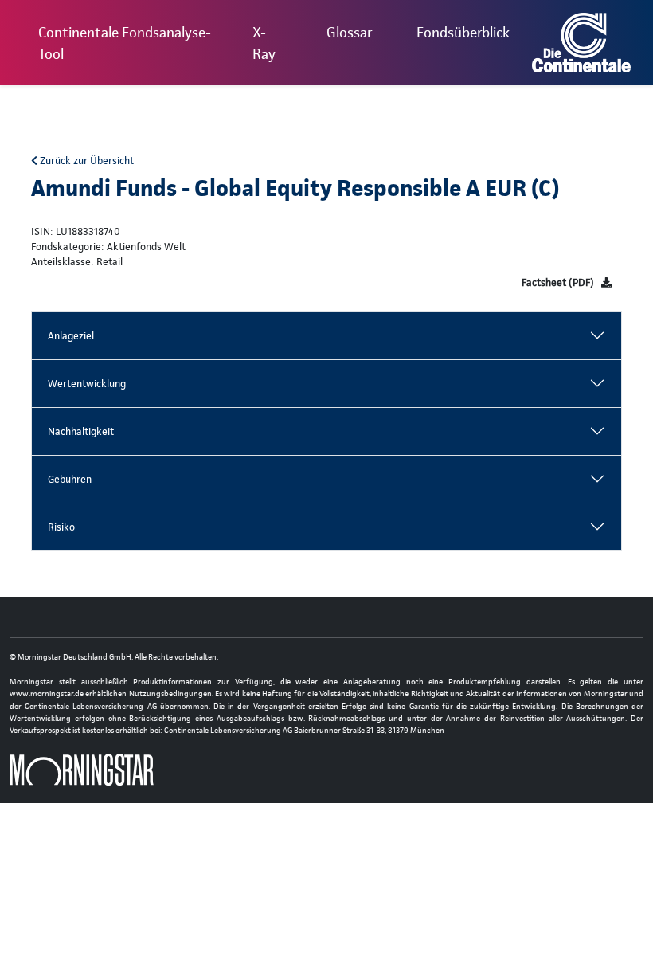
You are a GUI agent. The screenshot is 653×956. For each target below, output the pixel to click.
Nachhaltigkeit (81, 431)
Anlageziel (71, 336)
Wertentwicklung (87, 384)
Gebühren (70, 479)
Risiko (61, 527)
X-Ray (264, 43)
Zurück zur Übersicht (85, 161)
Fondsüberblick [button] (463, 32)
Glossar (349, 32)
